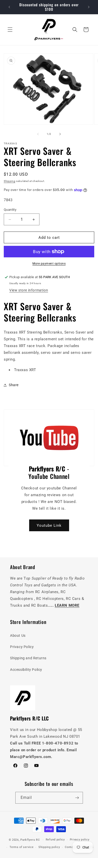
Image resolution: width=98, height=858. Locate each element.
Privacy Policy (22, 647)
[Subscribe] (77, 798)
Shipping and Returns (28, 658)
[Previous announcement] (9, 7)
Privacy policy (79, 839)
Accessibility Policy (26, 670)
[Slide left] (37, 134)
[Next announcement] (88, 7)
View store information (28, 290)
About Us (18, 635)
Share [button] (14, 385)
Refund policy (55, 839)
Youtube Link (49, 525)
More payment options (49, 263)
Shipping (9, 181)
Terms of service (21, 847)
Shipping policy (49, 847)
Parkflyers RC (30, 839)
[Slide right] (60, 134)
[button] (10, 29)
